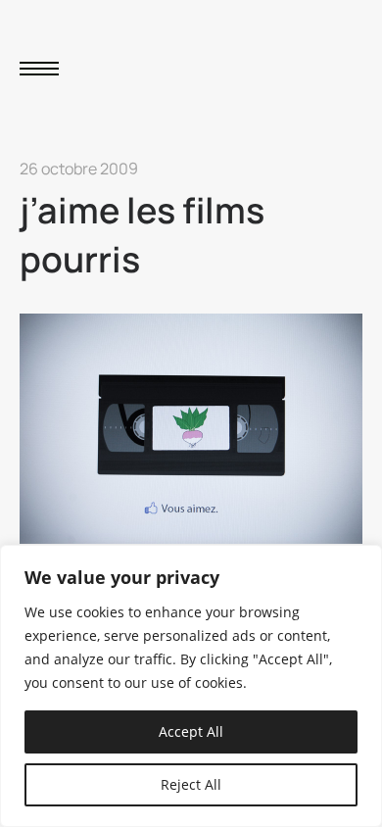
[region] (191, 686)
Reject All (191, 784)
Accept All (191, 731)
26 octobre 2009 (79, 168)
